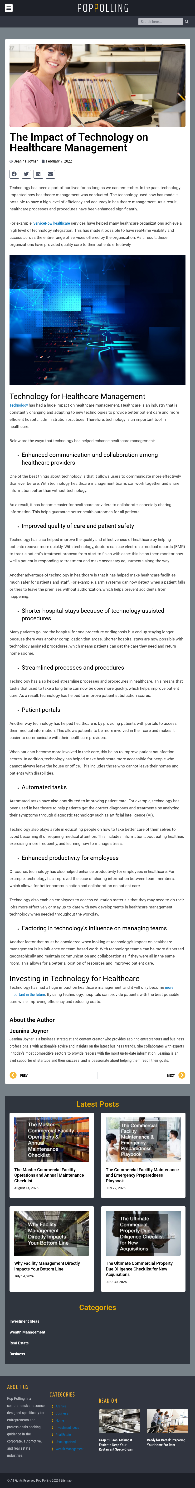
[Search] (186, 21)
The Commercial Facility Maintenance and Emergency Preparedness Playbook (142, 1175)
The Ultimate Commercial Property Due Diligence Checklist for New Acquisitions (139, 1269)
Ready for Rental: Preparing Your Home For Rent (166, 1442)
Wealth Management (27, 1332)
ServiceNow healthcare (51, 223)
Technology (19, 405)
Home (60, 1420)
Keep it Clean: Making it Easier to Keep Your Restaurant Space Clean (115, 1445)
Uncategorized (66, 1442)
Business (17, 1354)
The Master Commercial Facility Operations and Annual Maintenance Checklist (49, 1175)
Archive (61, 1406)
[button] (9, 8)
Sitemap (66, 1480)
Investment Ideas (24, 1321)
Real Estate (19, 1343)
